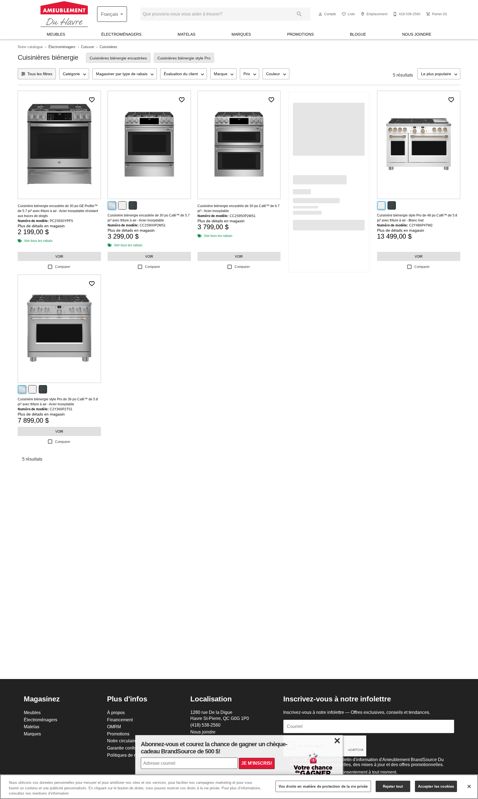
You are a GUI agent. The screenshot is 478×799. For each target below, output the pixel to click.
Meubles (56, 34)
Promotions (300, 34)
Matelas (186, 34)
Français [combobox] (109, 14)
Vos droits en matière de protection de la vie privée (323, 786)
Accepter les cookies (436, 786)
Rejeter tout (393, 786)
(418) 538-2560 (205, 724)
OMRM (114, 726)
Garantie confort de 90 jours (134, 747)
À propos (116, 712)
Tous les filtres (39, 74)
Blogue (358, 34)
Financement (120, 719)
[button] (320, 14)
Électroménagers (121, 34)
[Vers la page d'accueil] (64, 14)
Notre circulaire (122, 740)
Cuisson (87, 47)
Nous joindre (416, 34)
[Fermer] (469, 786)
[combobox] (74, 73)
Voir (59, 256)
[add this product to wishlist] (91, 99)
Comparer (62, 267)
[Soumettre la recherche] (299, 14)
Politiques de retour (126, 755)
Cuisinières (108, 47)
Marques (241, 34)
